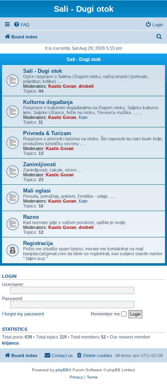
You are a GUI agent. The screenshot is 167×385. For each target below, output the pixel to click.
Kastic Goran (62, 86)
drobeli (86, 86)
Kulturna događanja (48, 102)
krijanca (10, 343)
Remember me (106, 313)
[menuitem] (21, 25)
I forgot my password (23, 313)
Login (9, 276)
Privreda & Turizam (47, 133)
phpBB (62, 370)
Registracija (38, 243)
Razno (31, 217)
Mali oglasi (37, 191)
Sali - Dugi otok (83, 59)
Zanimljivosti (39, 164)
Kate (83, 117)
